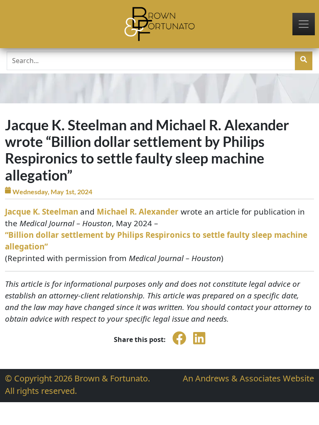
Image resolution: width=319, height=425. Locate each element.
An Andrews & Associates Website (248, 378)
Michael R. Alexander (138, 211)
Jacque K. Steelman (41, 211)
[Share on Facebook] (179, 344)
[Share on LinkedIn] (199, 344)
